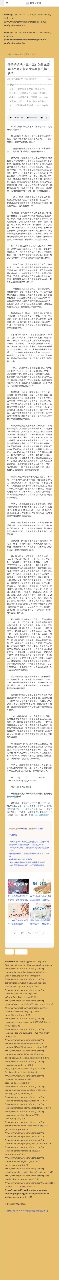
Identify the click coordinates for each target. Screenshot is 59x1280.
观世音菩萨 (38, 828)
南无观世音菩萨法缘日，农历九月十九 (26, 844)
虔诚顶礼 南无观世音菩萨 (20, 859)
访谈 (27, 54)
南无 (17, 815)
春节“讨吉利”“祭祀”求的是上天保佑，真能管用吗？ (40, 899)
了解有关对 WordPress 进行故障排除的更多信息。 (27, 1210)
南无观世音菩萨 (42, 815)
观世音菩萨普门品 (33, 809)
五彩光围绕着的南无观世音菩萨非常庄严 (27, 862)
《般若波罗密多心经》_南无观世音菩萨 (26, 865)
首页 (10, 54)
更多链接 (13, 835)
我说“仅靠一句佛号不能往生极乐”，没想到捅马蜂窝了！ (40, 924)
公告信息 (19, 54)
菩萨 (27, 806)
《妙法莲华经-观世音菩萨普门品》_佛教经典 (29, 841)
